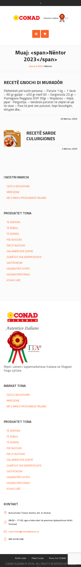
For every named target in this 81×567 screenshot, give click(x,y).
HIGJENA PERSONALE (18, 274)
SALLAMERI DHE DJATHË (20, 251)
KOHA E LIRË (14, 280)
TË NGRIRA (13, 234)
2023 (40, 66)
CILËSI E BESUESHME (18, 186)
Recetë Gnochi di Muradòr (33, 82)
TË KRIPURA (13, 222)
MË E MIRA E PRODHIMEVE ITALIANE (26, 198)
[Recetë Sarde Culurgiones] (12, 138)
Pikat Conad (38, 558)
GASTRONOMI (14, 263)
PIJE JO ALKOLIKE (16, 245)
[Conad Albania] (40, 17)
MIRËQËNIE (13, 192)
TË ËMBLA (12, 228)
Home (32, 66)
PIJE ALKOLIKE (14, 239)
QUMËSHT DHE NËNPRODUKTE (24, 257)
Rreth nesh (20, 558)
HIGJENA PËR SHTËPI (18, 268)
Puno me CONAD (57, 558)
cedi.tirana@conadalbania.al (23, 531)
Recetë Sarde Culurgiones (41, 136)
